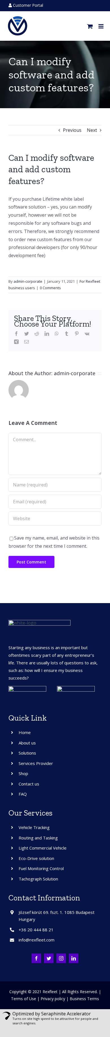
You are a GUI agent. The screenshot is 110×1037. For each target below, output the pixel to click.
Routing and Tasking (38, 838)
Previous (72, 130)
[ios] (76, 688)
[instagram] (61, 958)
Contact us (29, 784)
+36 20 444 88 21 (36, 929)
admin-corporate (28, 281)
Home (25, 732)
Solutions (27, 753)
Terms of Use (23, 998)
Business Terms (84, 998)
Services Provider (36, 763)
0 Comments (50, 287)
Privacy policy (53, 998)
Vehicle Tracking (34, 827)
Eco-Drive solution (36, 858)
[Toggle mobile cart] (90, 26)
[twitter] (49, 958)
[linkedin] (73, 958)
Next (92, 130)
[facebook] (36, 958)
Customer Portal (27, 5)
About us (27, 743)
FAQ (23, 794)
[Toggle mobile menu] (101, 26)
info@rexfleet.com (36, 940)
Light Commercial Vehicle (43, 848)
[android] (27, 688)
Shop (23, 773)
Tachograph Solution (38, 879)
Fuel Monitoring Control (41, 868)
